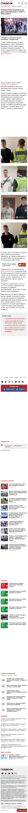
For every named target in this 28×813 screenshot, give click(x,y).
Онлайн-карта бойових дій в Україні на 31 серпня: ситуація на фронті (17, 680)
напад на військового (7, 271)
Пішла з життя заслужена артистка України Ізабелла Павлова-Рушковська (17, 530)
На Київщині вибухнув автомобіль (15, 325)
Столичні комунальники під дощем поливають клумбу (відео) (18, 500)
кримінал (16, 377)
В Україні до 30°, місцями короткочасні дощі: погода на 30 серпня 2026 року (13, 724)
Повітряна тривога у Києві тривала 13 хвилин (17, 607)
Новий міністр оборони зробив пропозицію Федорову (16, 704)
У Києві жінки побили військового (15, 318)
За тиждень (3, 675)
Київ (24, 377)
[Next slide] (27, 6)
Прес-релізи (6, 752)
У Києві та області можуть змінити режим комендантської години (17, 616)
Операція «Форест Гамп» (18, 6)
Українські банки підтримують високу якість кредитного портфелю (18, 756)
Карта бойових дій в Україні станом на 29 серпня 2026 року (12, 735)
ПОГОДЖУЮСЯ (22, 810)
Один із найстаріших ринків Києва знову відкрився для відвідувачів (18, 493)
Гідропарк (6, 377)
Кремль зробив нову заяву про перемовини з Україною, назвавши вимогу (16, 710)
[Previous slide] (24, 6)
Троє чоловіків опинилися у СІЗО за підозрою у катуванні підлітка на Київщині (15, 329)
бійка (21, 377)
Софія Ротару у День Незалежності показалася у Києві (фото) (17, 692)
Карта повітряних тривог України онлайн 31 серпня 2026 (17, 686)
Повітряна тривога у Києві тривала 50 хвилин (17, 599)
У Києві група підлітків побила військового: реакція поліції (16, 523)
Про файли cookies (5, 810)
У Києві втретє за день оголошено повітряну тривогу (16, 585)
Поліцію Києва (7, 53)
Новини (4, 581)
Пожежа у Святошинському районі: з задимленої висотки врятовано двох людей (18, 538)
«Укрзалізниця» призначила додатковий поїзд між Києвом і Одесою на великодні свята (18, 515)
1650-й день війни (5, 6)
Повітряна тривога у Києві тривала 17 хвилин (17, 592)
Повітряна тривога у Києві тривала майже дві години (17, 623)
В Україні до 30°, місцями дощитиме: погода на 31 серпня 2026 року (13, 719)
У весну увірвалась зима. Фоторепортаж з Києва (17, 484)
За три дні (10, 675)
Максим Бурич (23, 15)
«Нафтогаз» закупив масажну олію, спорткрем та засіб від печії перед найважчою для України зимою (14, 746)
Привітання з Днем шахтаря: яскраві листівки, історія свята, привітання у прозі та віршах (14, 729)
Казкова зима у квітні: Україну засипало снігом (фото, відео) (17, 507)
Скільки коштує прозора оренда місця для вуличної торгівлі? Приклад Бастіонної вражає (18, 546)
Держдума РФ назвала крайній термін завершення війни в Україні (16, 698)
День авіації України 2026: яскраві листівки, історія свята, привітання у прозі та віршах (13, 740)
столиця (11, 377)
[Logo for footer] (6, 770)
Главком (13, 52)
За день (15, 675)
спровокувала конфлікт (8, 84)
